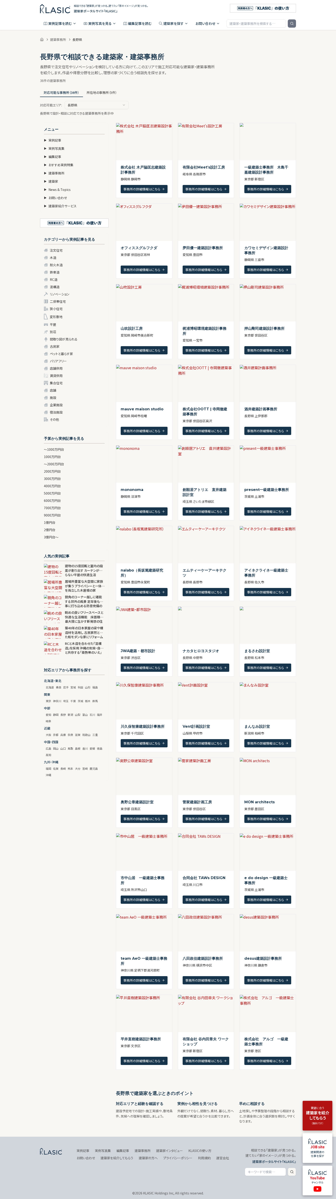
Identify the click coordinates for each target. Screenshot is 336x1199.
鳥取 (70, 748)
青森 (58, 687)
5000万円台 (52, 493)
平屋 (53, 324)
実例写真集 (54, 148)
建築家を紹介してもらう (117, 1158)
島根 (77, 748)
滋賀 (77, 735)
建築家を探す (173, 23)
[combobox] (97, 105)
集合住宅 (56, 383)
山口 (63, 748)
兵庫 (63, 735)
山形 (88, 687)
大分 (77, 768)
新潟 (70, 715)
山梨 (77, 715)
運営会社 (222, 1158)
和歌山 (86, 735)
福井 (99, 715)
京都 (56, 735)
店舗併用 (56, 368)
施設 (53, 397)
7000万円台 (52, 508)
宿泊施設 (56, 412)
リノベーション (59, 294)
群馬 (95, 701)
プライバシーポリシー (177, 1158)
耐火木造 (56, 265)
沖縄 (48, 775)
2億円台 (49, 529)
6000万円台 (52, 500)
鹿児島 (94, 768)
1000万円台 (52, 456)
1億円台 (49, 522)
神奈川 (57, 701)
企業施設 (56, 405)
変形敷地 (56, 316)
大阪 (48, 735)
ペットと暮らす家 (61, 353)
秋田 (80, 687)
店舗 (53, 390)
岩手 (66, 687)
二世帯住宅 (58, 301)
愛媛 (92, 748)
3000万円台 (52, 478)
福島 (95, 687)
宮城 (73, 687)
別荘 (53, 331)
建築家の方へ (148, 1158)
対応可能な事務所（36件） (61, 92)
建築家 (51, 181)
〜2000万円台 (54, 464)
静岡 (56, 715)
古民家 (54, 346)
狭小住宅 (56, 308)
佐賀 (56, 768)
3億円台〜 (51, 537)
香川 (85, 748)
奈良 (70, 735)
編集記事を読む (140, 23)
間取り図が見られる (63, 339)
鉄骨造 (54, 272)
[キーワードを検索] (292, 23)
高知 (48, 755)
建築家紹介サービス (60, 206)
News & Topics (57, 189)
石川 (92, 715)
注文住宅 (56, 250)
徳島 (99, 748)
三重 (95, 735)
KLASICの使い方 (199, 1150)
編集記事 (52, 156)
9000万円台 (52, 515)
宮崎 (85, 768)
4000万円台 (52, 486)
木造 (53, 257)
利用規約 (204, 1158)
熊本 (70, 768)
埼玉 (66, 701)
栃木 (88, 701)
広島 (48, 748)
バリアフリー (58, 361)
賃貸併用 (56, 375)
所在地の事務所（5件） (102, 92)
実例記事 (52, 140)
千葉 (73, 701)
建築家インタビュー (169, 1150)
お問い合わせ (205, 23)
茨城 (80, 701)
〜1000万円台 (54, 449)
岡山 (56, 748)
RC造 (53, 279)
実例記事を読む (60, 23)
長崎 (63, 768)
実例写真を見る (100, 23)
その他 (54, 419)
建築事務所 (58, 39)
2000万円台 (52, 471)
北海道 (50, 687)
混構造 (54, 287)
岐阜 (48, 721)
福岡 (48, 768)
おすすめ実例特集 (58, 165)
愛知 (48, 715)
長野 (63, 715)
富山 (85, 715)
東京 (48, 701)
